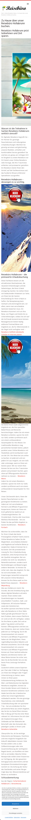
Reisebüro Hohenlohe (9, 729)
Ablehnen (15, 808)
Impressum (23, 817)
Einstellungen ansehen (15, 813)
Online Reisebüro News (10, 13)
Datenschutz (17, 817)
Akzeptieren (15, 804)
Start (2, 13)
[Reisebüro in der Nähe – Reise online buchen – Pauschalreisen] (14, 8)
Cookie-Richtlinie (9, 817)
